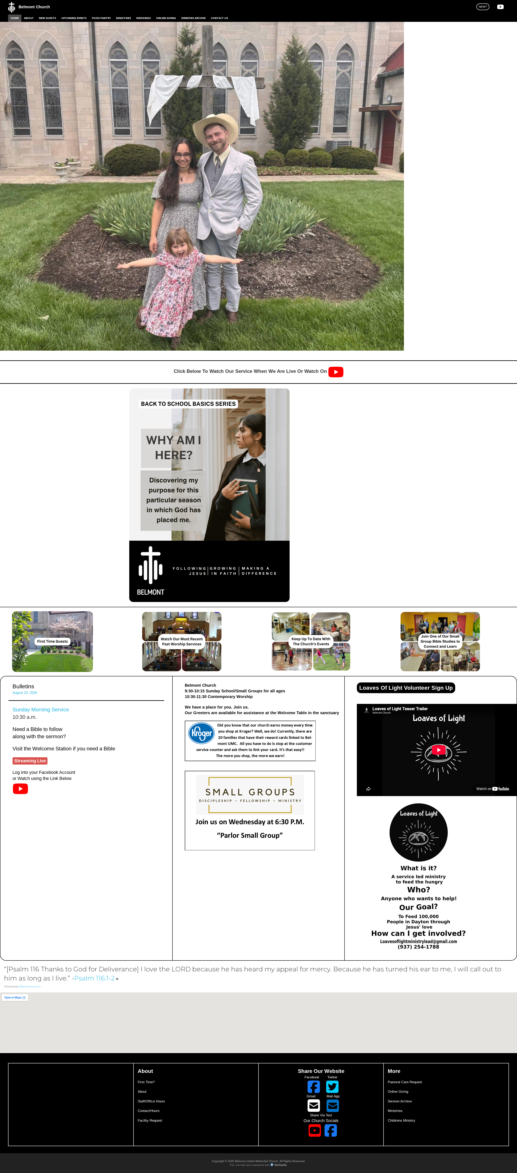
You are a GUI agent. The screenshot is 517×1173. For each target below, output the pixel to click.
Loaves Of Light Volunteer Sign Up (406, 688)
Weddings (143, 18)
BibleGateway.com (30, 986)
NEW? (483, 6)
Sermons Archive (193, 18)
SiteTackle (280, 1165)
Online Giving (166, 18)
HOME (15, 18)
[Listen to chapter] (117, 978)
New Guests (47, 18)
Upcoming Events (74, 18)
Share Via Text (321, 1115)
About (29, 18)
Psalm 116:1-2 (94, 978)
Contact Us (219, 18)
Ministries (123, 18)
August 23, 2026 (25, 693)
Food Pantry (101, 18)
